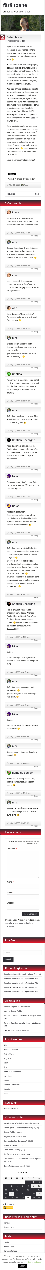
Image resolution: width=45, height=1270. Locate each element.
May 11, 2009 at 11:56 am (19, 467)
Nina (26, 185)
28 (23, 1197)
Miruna (6, 1080)
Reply (36, 236)
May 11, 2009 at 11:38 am (19, 365)
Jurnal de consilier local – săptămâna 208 (21, 979)
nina (15, 242)
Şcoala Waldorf (17, 1011)
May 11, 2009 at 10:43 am (19, 233)
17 (39, 1190)
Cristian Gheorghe (23, 440)
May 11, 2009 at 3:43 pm (19, 672)
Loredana (8, 1076)
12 (11, 1190)
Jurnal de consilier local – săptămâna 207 (21, 983)
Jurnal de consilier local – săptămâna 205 (21, 992)
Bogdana (7, 1058)
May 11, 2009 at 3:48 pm (19, 705)
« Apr (5, 1204)
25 (6, 1197)
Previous (11, 194)
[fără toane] (22, 22)
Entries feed (9, 1246)
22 (28, 1194)
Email (10, 892)
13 (17, 1190)
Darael (19, 77)
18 (6, 1194)
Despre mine (9, 1227)
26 (11, 1197)
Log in (6, 1242)
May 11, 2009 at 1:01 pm (19, 594)
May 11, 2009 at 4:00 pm (19, 737)
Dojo (6, 1067)
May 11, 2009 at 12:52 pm (19, 533)
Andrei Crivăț (9, 1054)
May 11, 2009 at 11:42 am (19, 431)
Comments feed (10, 1251)
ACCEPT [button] (22, 1266)
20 (17, 1194)
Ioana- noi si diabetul (12, 1072)
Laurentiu (8, 1030)
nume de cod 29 (22, 772)
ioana (15, 212)
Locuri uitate (25, 1007)
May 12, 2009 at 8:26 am (19, 823)
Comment (12, 848)
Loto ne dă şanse (22, 1030)
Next (37, 194)
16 (33, 1190)
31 (39, 1197)
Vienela (7, 1089)
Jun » (11, 1204)
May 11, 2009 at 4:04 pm (19, 763)
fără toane (15, 5)
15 (28, 1190)
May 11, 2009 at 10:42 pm (19, 793)
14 (23, 1190)
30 (33, 1197)
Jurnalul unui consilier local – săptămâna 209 (22, 974)
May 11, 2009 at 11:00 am (19, 266)
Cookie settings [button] (34, 1262)
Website (10, 903)
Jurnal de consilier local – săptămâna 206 (21, 987)
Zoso (6, 1094)
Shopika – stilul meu (12, 1085)
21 (23, 1194)
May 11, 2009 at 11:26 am (19, 328)
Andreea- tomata (11, 1050)
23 (33, 1194)
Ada (14, 308)
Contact (7, 1223)
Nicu (33, 118)
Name (10, 882)
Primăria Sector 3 (11, 1108)
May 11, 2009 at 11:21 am (19, 299)
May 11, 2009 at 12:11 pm (19, 496)
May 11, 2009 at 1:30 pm (19, 637)
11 (6, 1190)
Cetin (6, 1063)
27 (17, 1197)
